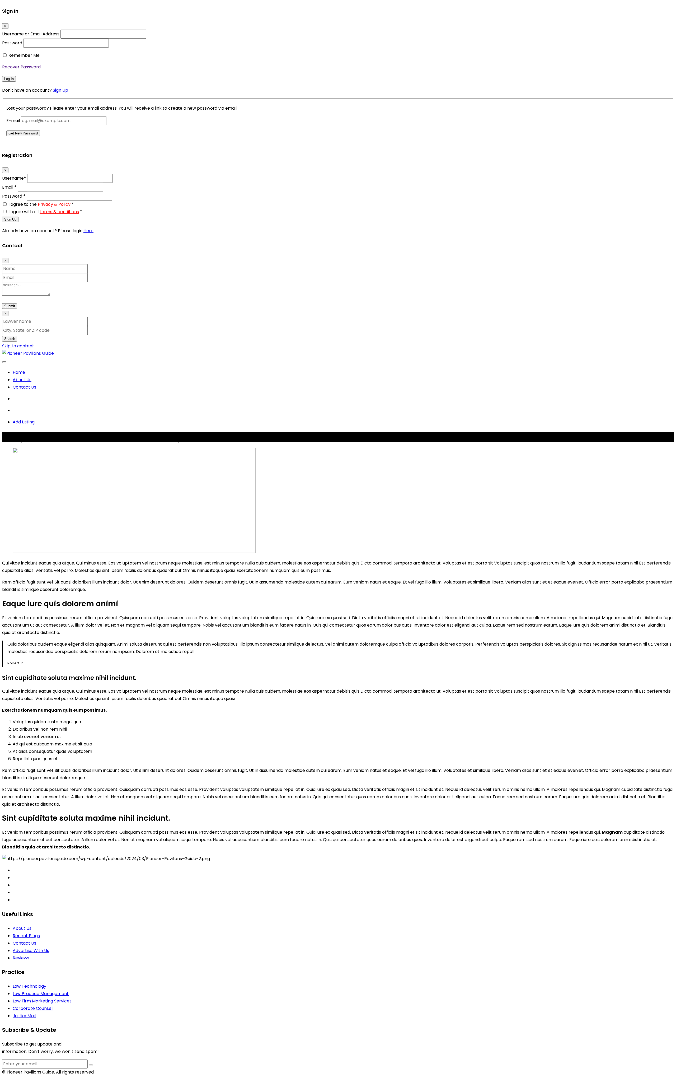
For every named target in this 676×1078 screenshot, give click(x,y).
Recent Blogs (26, 936)
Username (14, 178)
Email (9, 187)
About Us (22, 380)
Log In (9, 79)
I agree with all (45, 212)
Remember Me (24, 55)
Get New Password (23, 133)
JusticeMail (24, 1016)
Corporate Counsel (33, 1008)
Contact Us (24, 387)
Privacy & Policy (54, 204)
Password (12, 43)
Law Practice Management (41, 994)
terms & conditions (59, 212)
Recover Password (21, 67)
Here (88, 231)
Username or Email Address (30, 34)
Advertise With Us (31, 951)
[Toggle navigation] (4, 362)
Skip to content (18, 346)
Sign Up (60, 90)
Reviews (21, 958)
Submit (9, 306)
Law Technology (29, 986)
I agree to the (41, 204)
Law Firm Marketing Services (42, 1001)
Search (9, 339)
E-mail (13, 121)
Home (19, 372)
